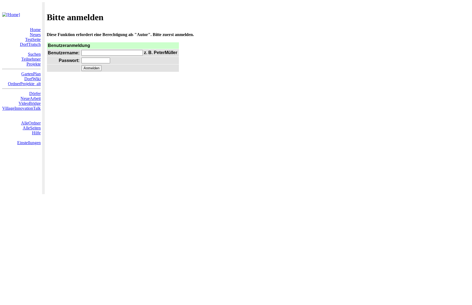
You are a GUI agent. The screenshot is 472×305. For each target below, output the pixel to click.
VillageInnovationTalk (21, 108)
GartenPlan (31, 74)
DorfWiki (32, 78)
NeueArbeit (30, 98)
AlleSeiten (32, 128)
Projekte (33, 64)
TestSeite (33, 39)
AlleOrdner (31, 123)
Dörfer (35, 93)
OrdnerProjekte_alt (24, 83)
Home (35, 29)
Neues (35, 34)
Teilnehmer (31, 59)
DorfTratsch (30, 44)
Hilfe (36, 133)
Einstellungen (29, 142)
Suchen (34, 54)
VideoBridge (30, 103)
